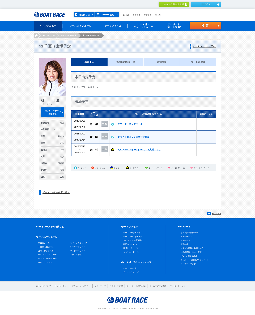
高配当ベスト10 (130, 244)
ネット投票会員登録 (174, 4)
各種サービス (186, 236)
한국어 (158, 15)
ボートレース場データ (132, 236)
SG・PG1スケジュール (48, 254)
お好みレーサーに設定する (53, 112)
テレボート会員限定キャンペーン (195, 260)
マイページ (185, 240)
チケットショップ (130, 272)
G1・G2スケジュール (47, 258)
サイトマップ (100, 286)
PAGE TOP (216, 213)
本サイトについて (43, 286)
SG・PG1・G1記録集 (132, 240)
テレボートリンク (188, 264)
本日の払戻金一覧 (45, 247)
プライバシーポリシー (81, 286)
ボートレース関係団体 (136, 286)
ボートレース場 (130, 268)
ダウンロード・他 (130, 252)
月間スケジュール (45, 251)
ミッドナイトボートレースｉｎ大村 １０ (139, 149)
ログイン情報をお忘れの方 (192, 248)
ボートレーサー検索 (131, 232)
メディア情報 (76, 254)
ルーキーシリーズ (77, 247)
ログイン (206, 4)
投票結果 (184, 244)
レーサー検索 (107, 14)
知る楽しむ (84, 14)
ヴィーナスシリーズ (78, 243)
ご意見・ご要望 (116, 286)
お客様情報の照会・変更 (191, 252)
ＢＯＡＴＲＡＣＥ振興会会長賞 (133, 136)
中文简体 (136, 15)
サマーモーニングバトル (130, 124)
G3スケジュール (45, 262)
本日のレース (44, 243)
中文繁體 (147, 15)
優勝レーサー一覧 (130, 248)
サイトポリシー (61, 286)
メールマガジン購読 (157, 286)
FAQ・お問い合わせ (189, 256)
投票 (205, 25)
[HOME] (36, 35)
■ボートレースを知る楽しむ (50, 226)
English (126, 15)
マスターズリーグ (77, 251)
